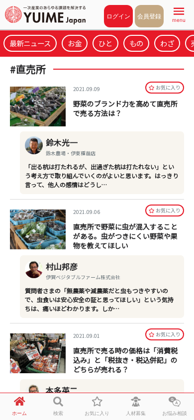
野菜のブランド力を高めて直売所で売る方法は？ (125, 108)
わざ (167, 43)
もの (136, 43)
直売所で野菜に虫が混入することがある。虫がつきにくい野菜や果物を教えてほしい (125, 235)
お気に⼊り (168, 87)
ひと (105, 43)
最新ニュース (30, 43)
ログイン (118, 16)
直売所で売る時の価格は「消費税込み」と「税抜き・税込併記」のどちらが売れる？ (125, 359)
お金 (75, 43)
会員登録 (149, 16)
